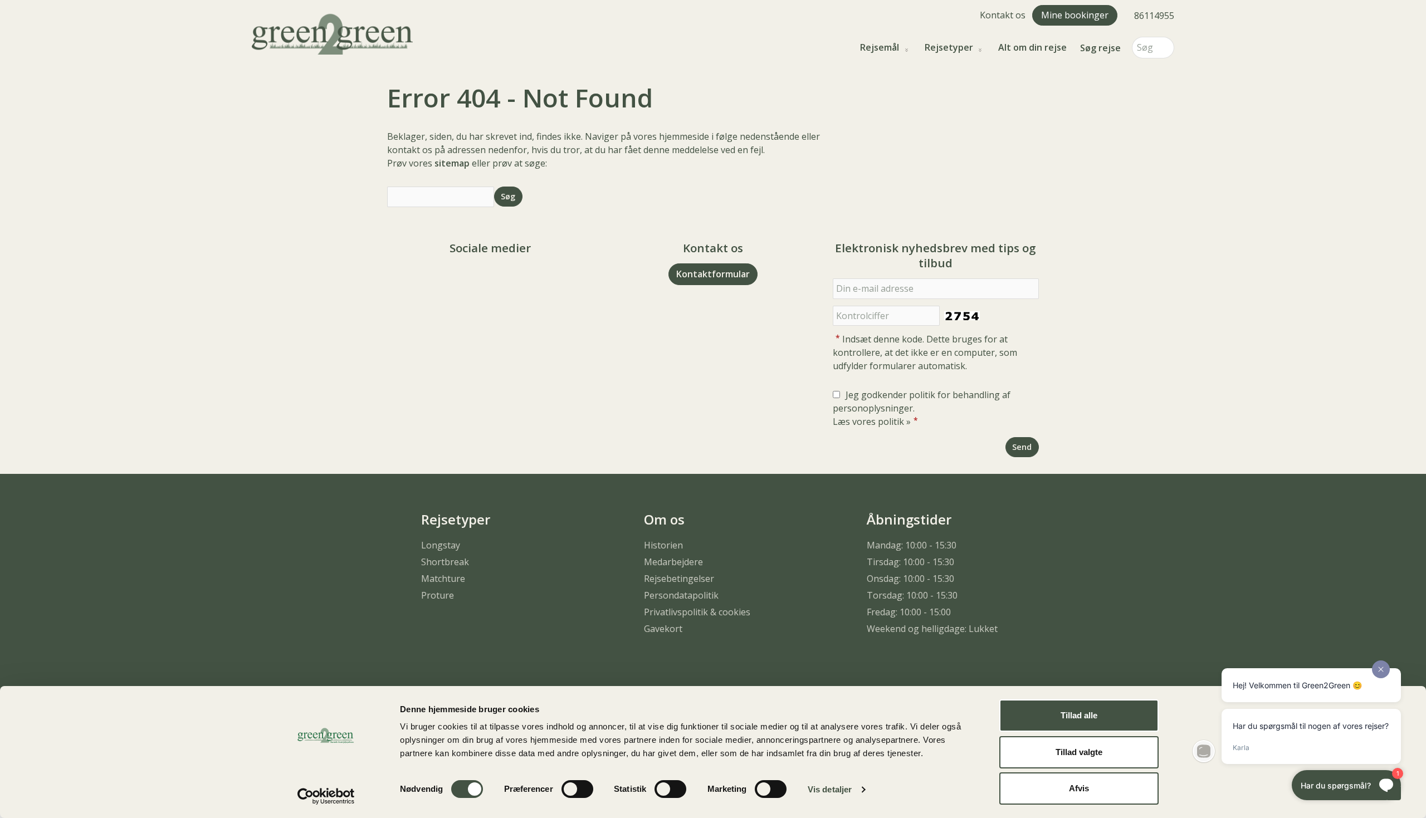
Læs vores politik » (872, 421)
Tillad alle (1079, 715)
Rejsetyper (455, 519)
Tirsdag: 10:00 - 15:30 (910, 562)
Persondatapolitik (681, 595)
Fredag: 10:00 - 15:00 (909, 612)
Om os (664, 519)
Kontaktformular (713, 274)
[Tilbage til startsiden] (332, 33)
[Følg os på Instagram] (501, 278)
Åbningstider (909, 519)
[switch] (577, 789)
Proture (437, 595)
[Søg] (1166, 47)
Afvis (1079, 788)
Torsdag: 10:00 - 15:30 (912, 595)
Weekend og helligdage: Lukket (932, 629)
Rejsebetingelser (679, 578)
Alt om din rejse (1032, 47)
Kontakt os (1002, 15)
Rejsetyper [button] (949, 47)
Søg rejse (1100, 48)
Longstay (440, 545)
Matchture (443, 578)
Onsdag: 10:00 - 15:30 (910, 578)
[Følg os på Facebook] (479, 278)
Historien (663, 545)
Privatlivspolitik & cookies (697, 612)
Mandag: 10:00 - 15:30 (911, 545)
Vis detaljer (830, 789)
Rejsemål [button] (879, 47)
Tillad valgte (1079, 752)
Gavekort (663, 629)
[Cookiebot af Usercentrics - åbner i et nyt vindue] (326, 796)
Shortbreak (445, 562)
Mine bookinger (1074, 15)
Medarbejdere (673, 562)
